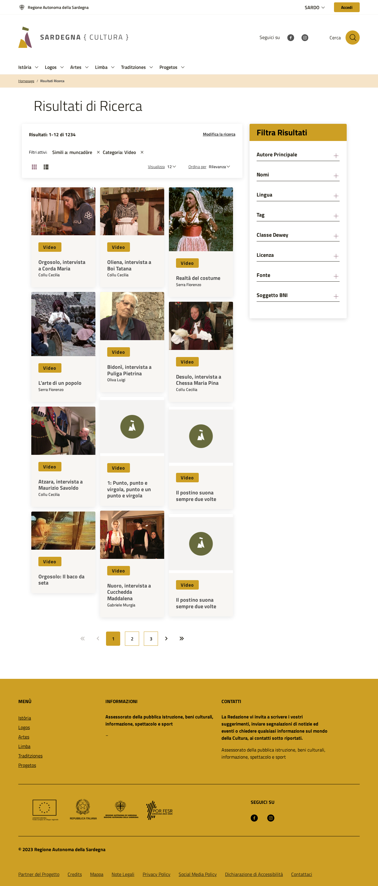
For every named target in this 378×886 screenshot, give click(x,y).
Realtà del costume (198, 278)
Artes (23, 736)
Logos (24, 727)
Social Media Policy (198, 874)
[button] (36, 67)
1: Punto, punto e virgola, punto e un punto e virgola (129, 489)
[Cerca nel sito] (353, 37)
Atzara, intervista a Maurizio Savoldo (60, 484)
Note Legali (123, 874)
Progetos (27, 765)
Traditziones (30, 755)
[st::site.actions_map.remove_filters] (98, 152)
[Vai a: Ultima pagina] (182, 639)
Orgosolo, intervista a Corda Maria (61, 265)
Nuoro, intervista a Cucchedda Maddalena (129, 592)
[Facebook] (290, 37)
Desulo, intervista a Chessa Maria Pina (198, 380)
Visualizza (156, 166)
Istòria (24, 717)
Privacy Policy (156, 874)
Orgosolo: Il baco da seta (61, 579)
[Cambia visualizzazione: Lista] (46, 167)
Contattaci (301, 874)
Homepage (26, 81)
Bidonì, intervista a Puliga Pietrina (129, 370)
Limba (24, 746)
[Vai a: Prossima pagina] (166, 639)
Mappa (96, 874)
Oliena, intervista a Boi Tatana (129, 265)
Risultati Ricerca (52, 81)
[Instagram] (304, 37)
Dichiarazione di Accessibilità (254, 874)
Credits (75, 874)
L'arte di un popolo (60, 383)
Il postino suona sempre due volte (196, 495)
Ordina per (197, 166)
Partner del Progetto (38, 874)
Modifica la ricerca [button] (219, 134)
